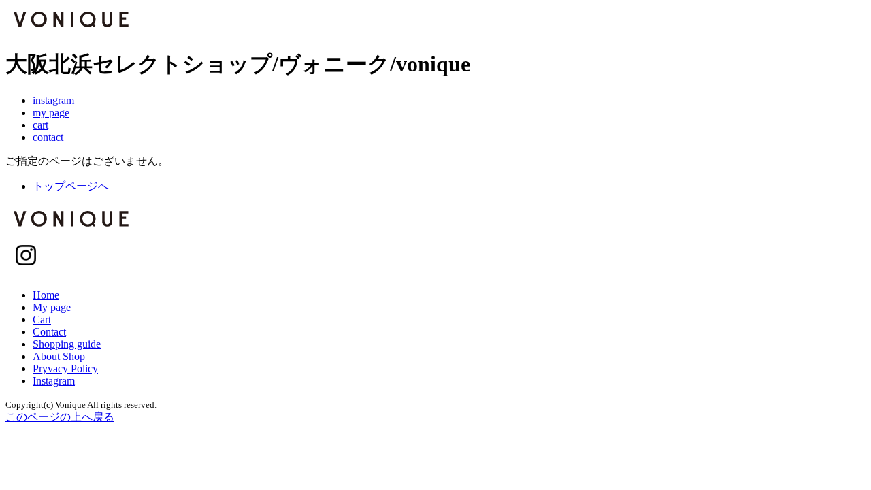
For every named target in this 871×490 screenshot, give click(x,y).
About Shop (59, 356)
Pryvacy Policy (65, 368)
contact (48, 137)
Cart (42, 319)
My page (52, 307)
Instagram (54, 381)
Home (46, 295)
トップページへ (71, 186)
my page (51, 112)
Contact (49, 332)
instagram (53, 100)
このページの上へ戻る (59, 417)
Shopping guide (67, 344)
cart (40, 125)
